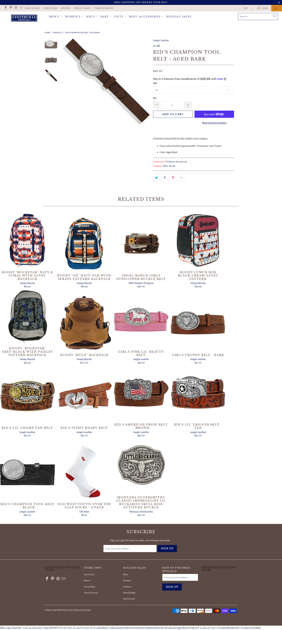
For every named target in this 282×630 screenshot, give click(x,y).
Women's (72, 16)
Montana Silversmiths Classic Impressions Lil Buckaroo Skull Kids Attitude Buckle (141, 465)
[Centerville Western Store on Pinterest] (10, 8)
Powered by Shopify (82, 610)
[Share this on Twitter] (156, 178)
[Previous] (67, 81)
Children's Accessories (176, 161)
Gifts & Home (129, 599)
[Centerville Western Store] (24, 18)
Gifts (119, 16)
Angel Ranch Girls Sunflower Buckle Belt (141, 243)
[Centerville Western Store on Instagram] (15, 8)
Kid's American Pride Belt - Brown (141, 392)
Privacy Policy (82, 8)
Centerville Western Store (62, 610)
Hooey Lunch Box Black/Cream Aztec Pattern (198, 240)
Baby (105, 16)
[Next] (145, 81)
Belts (165, 166)
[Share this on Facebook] (164, 178)
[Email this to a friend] (181, 178)
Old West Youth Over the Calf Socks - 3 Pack (84, 470)
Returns (65, 8)
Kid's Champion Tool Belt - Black (27, 472)
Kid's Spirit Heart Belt (84, 396)
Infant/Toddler (129, 593)
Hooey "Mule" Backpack (84, 323)
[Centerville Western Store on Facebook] (5, 8)
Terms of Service (103, 8)
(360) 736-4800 (32, 8)
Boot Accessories (145, 16)
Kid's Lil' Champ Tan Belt (27, 396)
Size (155, 83)
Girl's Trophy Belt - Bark (198, 323)
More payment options (214, 122)
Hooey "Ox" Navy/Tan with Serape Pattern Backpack (84, 243)
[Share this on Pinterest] (173, 178)
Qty (155, 98)
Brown (172, 166)
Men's (54, 16)
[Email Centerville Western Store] (20, 8)
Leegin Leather (161, 40)
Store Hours (50, 8)
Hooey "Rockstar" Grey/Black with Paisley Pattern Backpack (27, 316)
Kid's (90, 16)
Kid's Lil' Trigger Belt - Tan (198, 392)
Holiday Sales (178, 16)
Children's (127, 587)
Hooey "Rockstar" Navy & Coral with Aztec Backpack (27, 240)
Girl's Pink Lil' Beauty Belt (141, 319)
